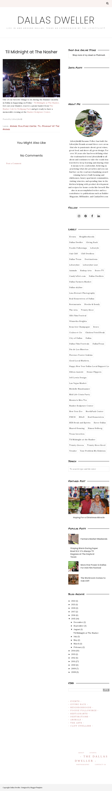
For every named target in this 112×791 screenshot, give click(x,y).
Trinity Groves (76, 445)
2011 (73, 661)
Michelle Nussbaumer (79, 389)
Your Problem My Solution (93, 451)
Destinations (91, 259)
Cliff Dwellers (87, 253)
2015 (73, 618)
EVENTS (93, 752)
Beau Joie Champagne (79, 327)
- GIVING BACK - (78, 704)
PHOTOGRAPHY (82, 764)
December (78, 622)
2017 (73, 611)
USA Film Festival (77, 315)
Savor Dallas (100, 423)
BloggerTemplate (36, 788)
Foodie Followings (78, 248)
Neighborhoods (86, 237)
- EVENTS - (75, 701)
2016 (73, 615)
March (76, 643)
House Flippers (94, 372)
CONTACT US (100, 764)
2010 (73, 665)
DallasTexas (98, 344)
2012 (73, 658)
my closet (89, 55)
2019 (73, 608)
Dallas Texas (75, 259)
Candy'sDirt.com (77, 276)
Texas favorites (77, 434)
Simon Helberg (95, 428)
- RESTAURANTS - (79, 713)
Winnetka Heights (78, 321)
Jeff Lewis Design (77, 377)
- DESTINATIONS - (79, 716)
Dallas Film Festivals (79, 344)
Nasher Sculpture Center (38, 112)
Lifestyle (94, 248)
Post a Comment (13, 163)
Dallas (89, 338)
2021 (73, 604)
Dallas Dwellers (96, 276)
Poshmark (100, 55)
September (79, 626)
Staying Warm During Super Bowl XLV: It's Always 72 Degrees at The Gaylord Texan (84, 552)
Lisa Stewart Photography (82, 293)
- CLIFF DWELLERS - (80, 726)
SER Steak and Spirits (80, 423)
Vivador (73, 451)
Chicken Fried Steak (95, 332)
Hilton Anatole (76, 372)
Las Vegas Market (78, 383)
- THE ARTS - (76, 723)
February (78, 647)
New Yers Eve (75, 411)
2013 (73, 654)
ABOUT (81, 752)
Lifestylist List (90, 265)
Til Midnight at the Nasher (82, 439)
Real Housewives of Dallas (81, 299)
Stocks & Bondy (92, 304)
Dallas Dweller (56, 20)
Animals (73, 270)
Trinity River (87, 310)
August (77, 629)
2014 (73, 650)
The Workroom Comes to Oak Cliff (93, 579)
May (75, 640)
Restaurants (75, 304)
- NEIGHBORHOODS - (80, 707)
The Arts (73, 310)
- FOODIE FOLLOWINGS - (83, 710)
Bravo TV (99, 270)
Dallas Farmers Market (80, 282)
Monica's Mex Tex (78, 400)
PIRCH (72, 417)
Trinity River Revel (96, 445)
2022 (73, 601)
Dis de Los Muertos (79, 349)
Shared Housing (77, 428)
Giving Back (92, 242)
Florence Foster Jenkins (81, 355)
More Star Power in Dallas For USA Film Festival (93, 566)
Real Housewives (96, 417)
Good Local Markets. (79, 361)
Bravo (96, 327)
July (75, 636)
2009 (73, 668)
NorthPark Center (94, 411)
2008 (73, 672)
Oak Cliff (73, 253)
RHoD (82, 417)
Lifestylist (74, 265)
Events (72, 237)
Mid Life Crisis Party (79, 394)
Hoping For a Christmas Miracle (89, 517)
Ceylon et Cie (75, 332)
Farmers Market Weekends (94, 539)
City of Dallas (75, 338)
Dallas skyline (75, 287)
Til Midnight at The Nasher (46, 103)
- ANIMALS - (75, 719)
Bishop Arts (86, 270)
